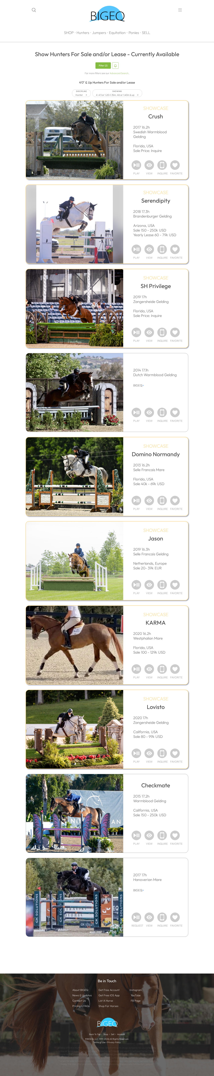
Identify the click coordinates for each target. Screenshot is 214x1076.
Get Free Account (109, 990)
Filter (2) (103, 65)
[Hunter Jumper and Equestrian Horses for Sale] (107, 27)
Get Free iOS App (109, 995)
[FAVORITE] (175, 165)
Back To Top (94, 1034)
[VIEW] (149, 165)
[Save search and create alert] (115, 65)
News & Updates (82, 995)
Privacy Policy (114, 1042)
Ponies (134, 32)
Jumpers (99, 32)
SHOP (69, 32)
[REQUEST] (136, 917)
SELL (146, 32)
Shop (105, 1034)
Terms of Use (99, 1042)
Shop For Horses (108, 1006)
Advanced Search (119, 73)
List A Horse (105, 1000)
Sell (112, 1034)
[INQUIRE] (162, 165)
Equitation (117, 32)
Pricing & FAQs (81, 1006)
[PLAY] (136, 165)
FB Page (136, 1000)
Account (121, 1034)
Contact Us (79, 1000)
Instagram (136, 990)
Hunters (83, 32)
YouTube (136, 995)
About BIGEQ (80, 990)
